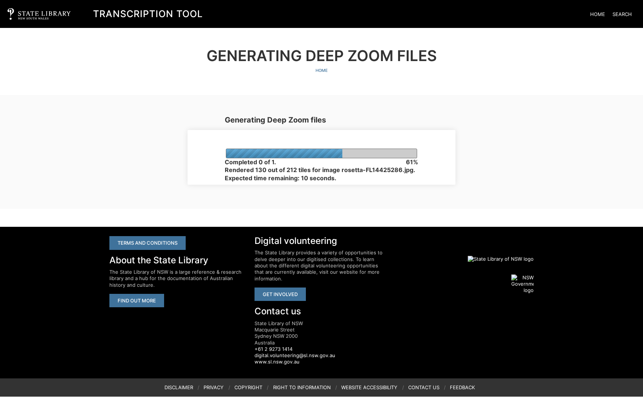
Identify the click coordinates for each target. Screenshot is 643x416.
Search (622, 14)
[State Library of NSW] (496, 258)
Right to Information (302, 387)
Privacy (214, 387)
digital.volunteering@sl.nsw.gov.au (295, 355)
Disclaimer (178, 387)
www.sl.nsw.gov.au (277, 362)
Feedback (462, 387)
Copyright (248, 387)
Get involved (280, 294)
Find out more (137, 301)
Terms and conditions (147, 243)
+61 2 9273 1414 (273, 349)
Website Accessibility (369, 387)
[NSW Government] (522, 284)
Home (597, 14)
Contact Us (423, 387)
